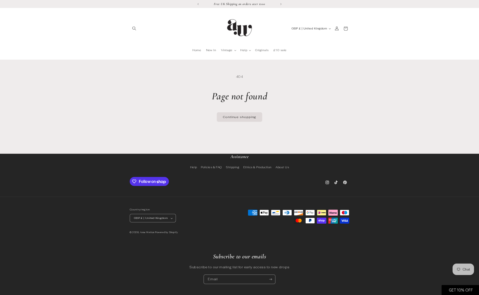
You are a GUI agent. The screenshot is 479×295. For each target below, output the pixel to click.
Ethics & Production (257, 167)
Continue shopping (239, 117)
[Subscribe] (270, 279)
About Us (282, 167)
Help (193, 167)
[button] (134, 28)
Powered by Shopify (166, 232)
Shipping (232, 167)
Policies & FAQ (211, 167)
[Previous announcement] (198, 4)
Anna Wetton (147, 232)
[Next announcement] (280, 4)
